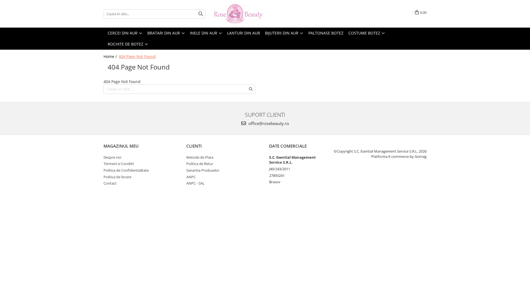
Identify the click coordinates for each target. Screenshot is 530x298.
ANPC (191, 176)
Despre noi (112, 157)
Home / (111, 56)
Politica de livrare (117, 176)
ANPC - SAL (195, 183)
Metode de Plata (199, 157)
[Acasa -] (241, 13)
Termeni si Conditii (119, 163)
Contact (110, 183)
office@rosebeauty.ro (268, 123)
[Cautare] (201, 13)
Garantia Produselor (202, 170)
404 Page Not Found (137, 56)
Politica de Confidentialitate (126, 170)
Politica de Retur (199, 163)
